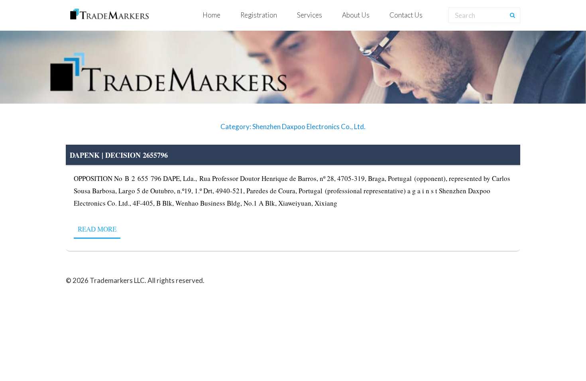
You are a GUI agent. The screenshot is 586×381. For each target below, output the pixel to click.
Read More (97, 229)
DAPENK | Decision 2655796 (119, 155)
